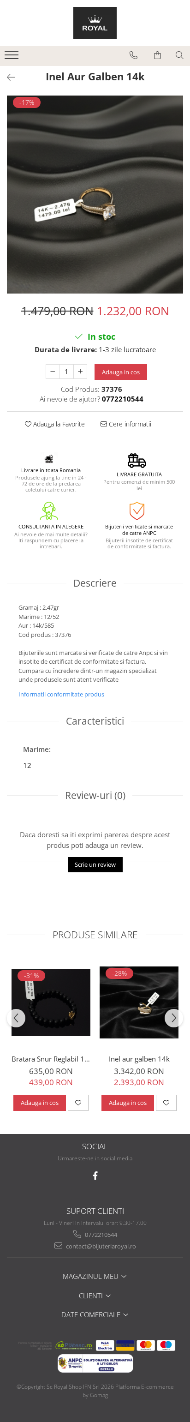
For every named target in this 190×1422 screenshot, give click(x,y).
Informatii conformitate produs (61, 694)
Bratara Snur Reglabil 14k (51, 1058)
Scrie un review (95, 864)
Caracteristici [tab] (95, 720)
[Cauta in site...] (179, 55)
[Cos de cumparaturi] (157, 55)
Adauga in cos (121, 372)
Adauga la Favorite (58, 424)
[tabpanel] (95, 195)
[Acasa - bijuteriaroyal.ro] (95, 23)
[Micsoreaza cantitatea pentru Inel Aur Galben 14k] (52, 371)
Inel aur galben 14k (139, 1058)
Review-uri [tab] (95, 795)
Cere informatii (129, 424)
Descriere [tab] (95, 582)
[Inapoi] (7, 77)
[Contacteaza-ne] (133, 55)
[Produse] (13, 58)
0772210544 (100, 1234)
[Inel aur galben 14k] (139, 1002)
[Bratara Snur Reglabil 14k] (51, 1002)
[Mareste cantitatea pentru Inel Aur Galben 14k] (80, 371)
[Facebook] (95, 1176)
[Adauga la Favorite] (78, 1102)
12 (27, 765)
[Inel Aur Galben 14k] (95, 195)
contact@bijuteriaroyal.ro (100, 1246)
